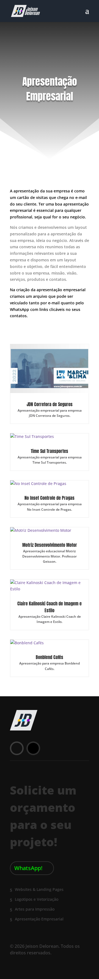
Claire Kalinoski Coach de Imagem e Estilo (49, 607)
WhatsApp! (28, 868)
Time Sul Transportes (49, 451)
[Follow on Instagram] (33, 748)
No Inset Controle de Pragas (49, 498)
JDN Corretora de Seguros (50, 404)
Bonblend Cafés (49, 657)
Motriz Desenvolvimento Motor (49, 545)
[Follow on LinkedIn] (17, 748)
